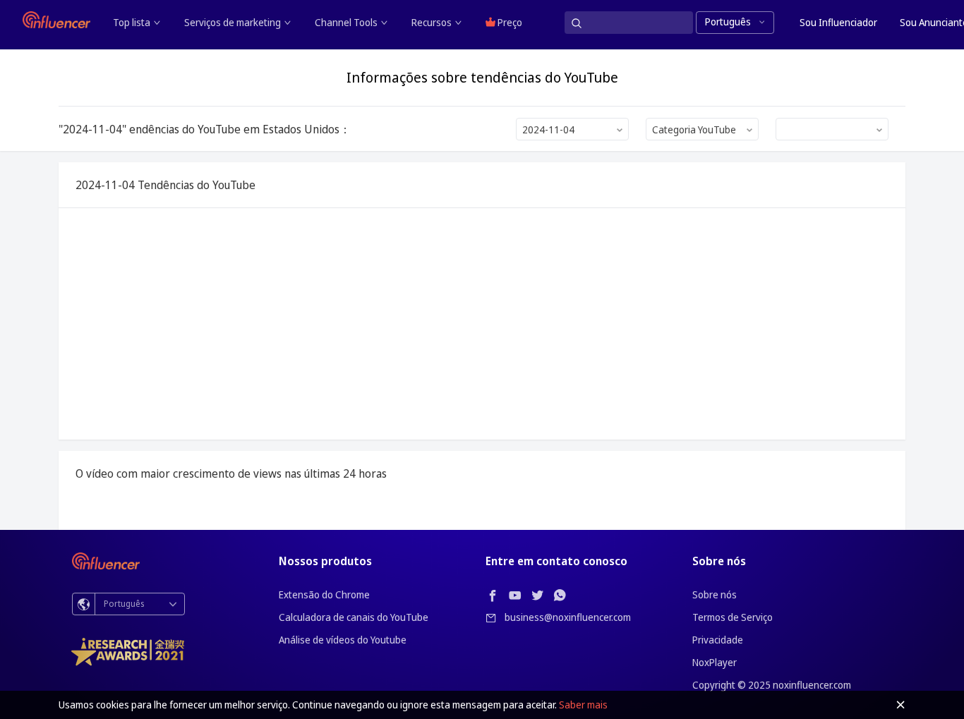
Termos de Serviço (732, 617)
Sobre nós (714, 594)
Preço (508, 22)
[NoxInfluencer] (56, 19)
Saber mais (583, 704)
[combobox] (572, 129)
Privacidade (717, 639)
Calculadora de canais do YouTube (353, 617)
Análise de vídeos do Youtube (342, 639)
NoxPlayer (714, 662)
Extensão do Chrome (324, 594)
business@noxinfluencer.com (568, 617)
